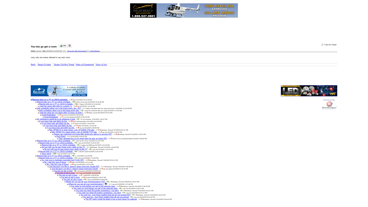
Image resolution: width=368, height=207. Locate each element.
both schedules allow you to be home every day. (59, 110)
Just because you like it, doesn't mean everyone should (74, 169)
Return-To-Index (44, 65)
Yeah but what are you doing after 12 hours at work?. (61, 113)
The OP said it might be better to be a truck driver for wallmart (111, 199)
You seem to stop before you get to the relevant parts (93, 186)
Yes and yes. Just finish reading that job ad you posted (106, 197)
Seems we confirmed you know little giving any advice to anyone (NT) (83, 134)
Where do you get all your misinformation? (86, 184)
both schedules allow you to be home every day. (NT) (59, 108)
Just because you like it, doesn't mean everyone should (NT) (74, 166)
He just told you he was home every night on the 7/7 (63, 147)
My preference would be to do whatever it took (56, 119)
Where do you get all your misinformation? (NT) (85, 182)
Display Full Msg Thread (64, 65)
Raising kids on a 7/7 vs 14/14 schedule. (54, 102)
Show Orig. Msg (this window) (77, 51)
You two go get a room (63, 171)
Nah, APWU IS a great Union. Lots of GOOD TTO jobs (71, 130)
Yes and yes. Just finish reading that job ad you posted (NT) (105, 195)
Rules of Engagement (85, 65)
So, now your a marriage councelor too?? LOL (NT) (63, 160)
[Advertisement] (184, 28)
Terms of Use (101, 65)
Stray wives (46, 154)
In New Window (95, 51)
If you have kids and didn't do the (53, 121)
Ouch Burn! (61, 136)
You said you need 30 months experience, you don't (97, 190)
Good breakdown (49, 115)
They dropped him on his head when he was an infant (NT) (83, 138)
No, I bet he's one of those (55, 162)
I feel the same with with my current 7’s (55, 106)
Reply (33, 65)
